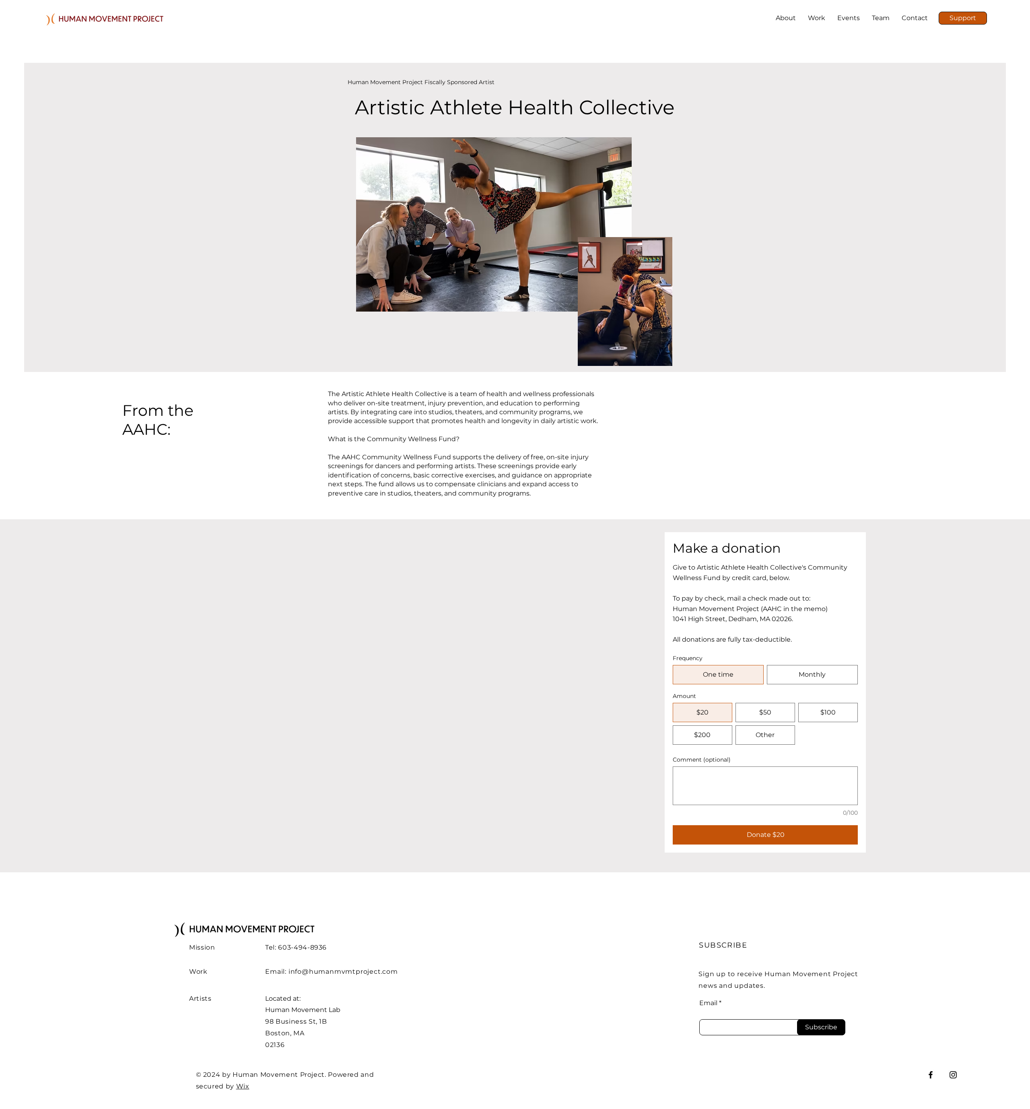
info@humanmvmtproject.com (343, 971)
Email (708, 1003)
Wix (242, 1086)
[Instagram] (953, 1075)
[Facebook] (930, 1075)
